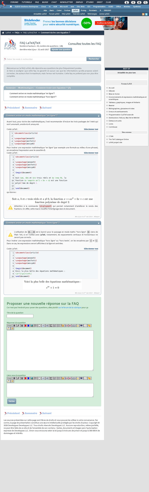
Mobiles (127, 7)
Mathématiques (26, 88)
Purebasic (93, 10)
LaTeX (75, 10)
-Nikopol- (96, 217)
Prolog (83, 10)
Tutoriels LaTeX (79, 14)
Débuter (112, 91)
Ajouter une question (61, 49)
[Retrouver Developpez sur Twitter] (146, 14)
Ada (45, 10)
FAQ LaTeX (66, 14)
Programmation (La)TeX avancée (121, 115)
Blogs (45, 2)
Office (118, 7)
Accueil (111, 88)
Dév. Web (81, 7)
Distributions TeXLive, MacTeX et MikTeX (124, 118)
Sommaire (11, 88)
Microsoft (64, 7)
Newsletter (66, 2)
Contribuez (113, 127)
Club (108, 2)
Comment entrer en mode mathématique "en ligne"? (32, 94)
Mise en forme (114, 94)
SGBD (110, 7)
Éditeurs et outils (115, 121)
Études (90, 2)
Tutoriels (26, 2)
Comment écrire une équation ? (52, 88)
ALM (55, 7)
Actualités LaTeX (40, 14)
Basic (52, 10)
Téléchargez (92, 14)
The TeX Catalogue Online (119, 139)
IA (49, 7)
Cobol (59, 10)
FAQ (37, 2)
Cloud (43, 7)
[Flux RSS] (143, 14)
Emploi (79, 2)
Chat (54, 2)
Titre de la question (15, 313)
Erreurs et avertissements (118, 112)
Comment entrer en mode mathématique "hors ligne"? (33, 97)
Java (72, 7)
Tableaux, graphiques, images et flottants (124, 103)
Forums (14, 2)
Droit (99, 2)
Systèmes (137, 7)
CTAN (111, 136)
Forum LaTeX (54, 14)
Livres (111, 124)
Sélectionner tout (91, 129)
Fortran (67, 10)
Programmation (99, 7)
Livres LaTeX (104, 14)
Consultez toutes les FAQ (84, 44)
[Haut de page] (96, 115)
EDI (88, 7)
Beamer (111, 106)
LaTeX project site (115, 143)
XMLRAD (107, 10)
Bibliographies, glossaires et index (121, 109)
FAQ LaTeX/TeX (30, 33)
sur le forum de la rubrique (69, 308)
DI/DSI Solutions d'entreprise (26, 7)
